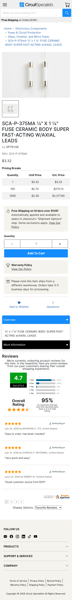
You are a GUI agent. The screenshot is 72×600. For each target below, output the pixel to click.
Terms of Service (18, 580)
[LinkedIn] (25, 536)
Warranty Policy (18, 584)
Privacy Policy (37, 580)
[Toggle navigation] (5, 5)
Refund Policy (54, 580)
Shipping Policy (37, 584)
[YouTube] (37, 536)
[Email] (7, 536)
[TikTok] (31, 536)
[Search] (66, 13)
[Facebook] (13, 536)
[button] (5, 5)
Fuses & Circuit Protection (24, 32)
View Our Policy (21, 269)
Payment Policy (55, 584)
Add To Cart (36, 253)
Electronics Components (31, 28)
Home (8, 28)
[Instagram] (19, 536)
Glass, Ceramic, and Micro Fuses (28, 36)
